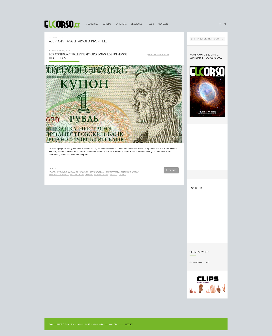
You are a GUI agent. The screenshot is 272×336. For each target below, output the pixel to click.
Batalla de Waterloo (78, 172)
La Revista (121, 24)
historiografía (77, 175)
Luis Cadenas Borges (158, 54)
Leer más (171, 170)
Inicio (51, 38)
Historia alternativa (59, 175)
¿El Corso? (92, 24)
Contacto (163, 24)
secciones (136, 24)
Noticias (107, 24)
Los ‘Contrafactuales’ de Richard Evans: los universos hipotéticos (88, 56)
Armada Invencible (58, 172)
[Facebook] (220, 24)
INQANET (128, 324)
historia (136, 172)
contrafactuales (114, 172)
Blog (151, 24)
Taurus (122, 175)
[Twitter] (225, 24)
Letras (52, 169)
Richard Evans (101, 175)
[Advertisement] (136, 9)
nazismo (89, 175)
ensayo (127, 172)
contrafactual (97, 172)
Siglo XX (113, 175)
